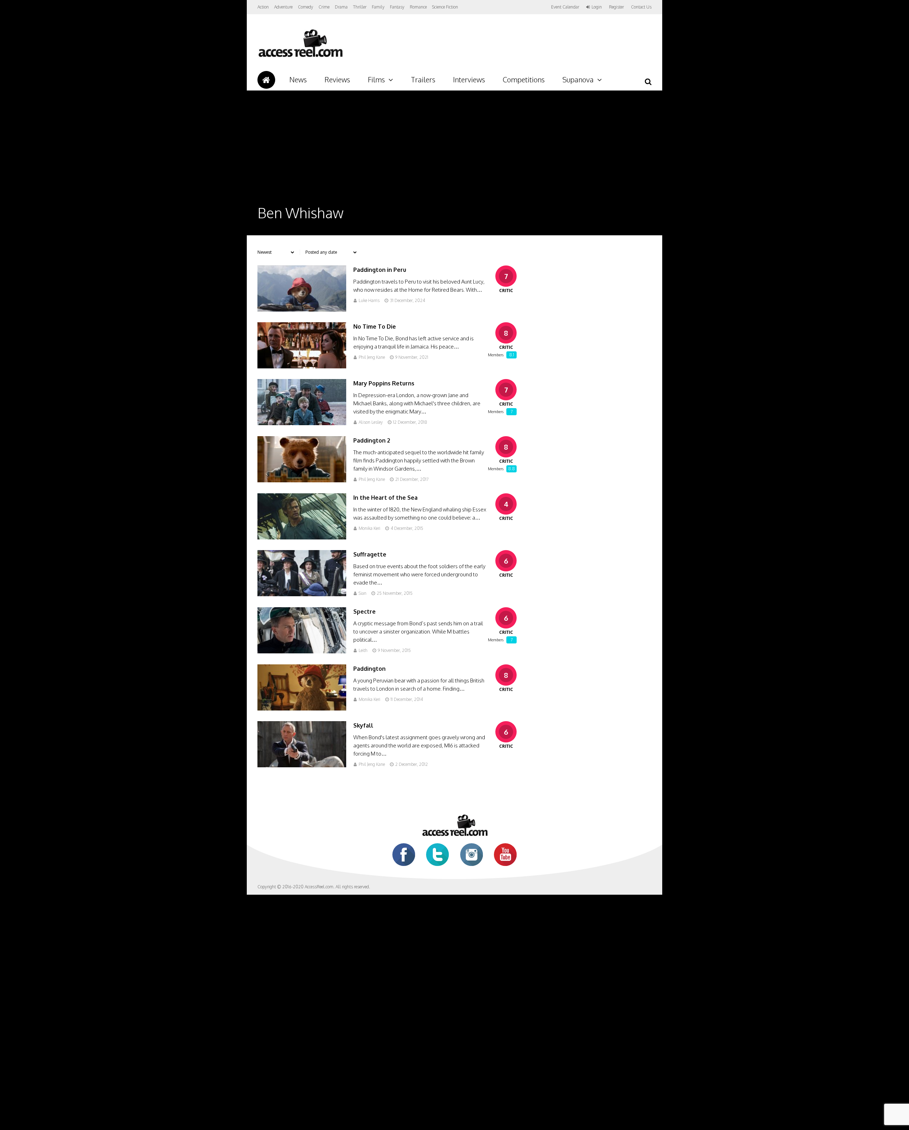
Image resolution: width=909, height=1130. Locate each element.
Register (616, 7)
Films (376, 79)
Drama (341, 7)
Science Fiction (445, 7)
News (298, 79)
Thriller (359, 7)
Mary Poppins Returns (383, 383)
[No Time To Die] (301, 366)
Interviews (469, 79)
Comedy (305, 7)
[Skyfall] (301, 765)
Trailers (423, 79)
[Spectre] (301, 651)
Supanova (578, 79)
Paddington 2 (371, 440)
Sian (362, 593)
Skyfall (363, 725)
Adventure (283, 7)
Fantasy (397, 7)
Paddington (369, 668)
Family (378, 7)
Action (263, 7)
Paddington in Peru (379, 269)
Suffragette (369, 554)
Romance (418, 7)
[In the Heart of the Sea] (301, 537)
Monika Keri (369, 528)
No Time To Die (374, 326)
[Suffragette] (301, 594)
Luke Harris (369, 300)
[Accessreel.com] (300, 57)
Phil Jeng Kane (372, 357)
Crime (324, 7)
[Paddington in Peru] (301, 310)
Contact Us (641, 7)
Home (266, 80)
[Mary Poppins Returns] (301, 423)
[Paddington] (301, 709)
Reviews (337, 79)
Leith (363, 650)
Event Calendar (565, 7)
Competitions (524, 79)
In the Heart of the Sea (385, 497)
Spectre (364, 611)
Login (597, 7)
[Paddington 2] (301, 480)
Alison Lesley (371, 422)
